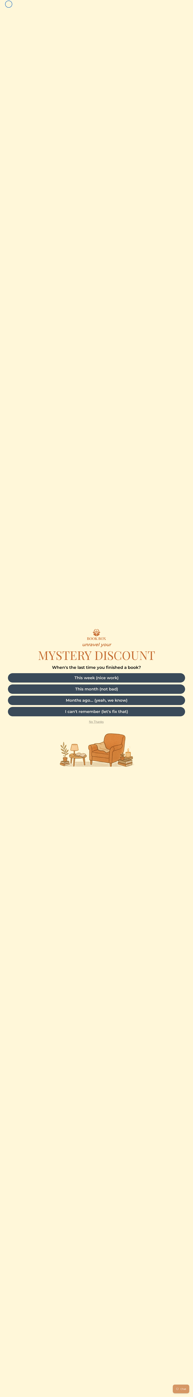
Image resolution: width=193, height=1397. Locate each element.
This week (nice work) (96, 677)
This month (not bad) (96, 689)
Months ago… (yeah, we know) (96, 700)
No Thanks (96, 721)
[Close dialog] (8, 4)
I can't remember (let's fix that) (96, 711)
